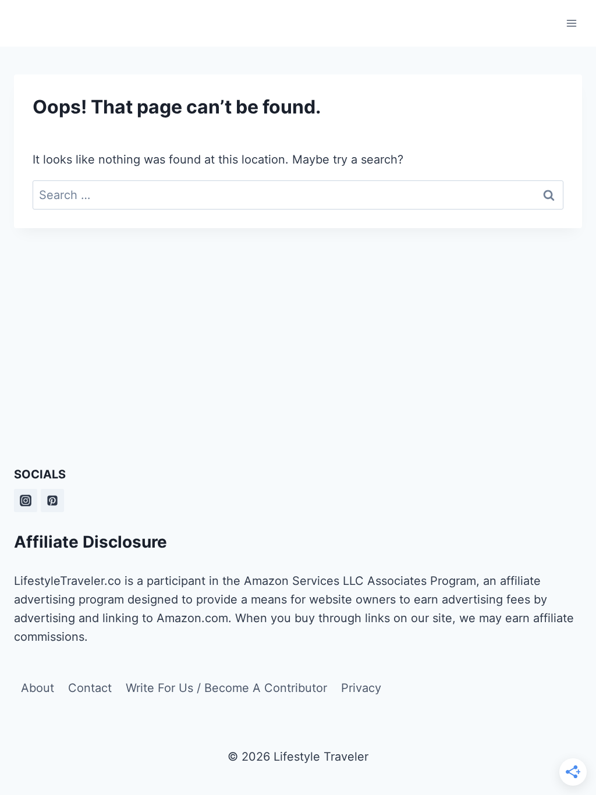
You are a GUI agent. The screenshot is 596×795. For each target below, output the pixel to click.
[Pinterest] (52, 500)
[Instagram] (25, 500)
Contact (90, 688)
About (37, 688)
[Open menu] (571, 23)
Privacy (361, 688)
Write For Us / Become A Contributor (226, 688)
